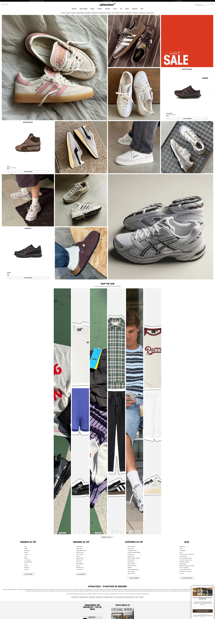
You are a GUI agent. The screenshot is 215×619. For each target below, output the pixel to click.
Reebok (26, 552)
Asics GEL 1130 (79, 569)
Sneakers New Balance (108, 597)
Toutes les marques (28, 574)
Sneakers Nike (92, 597)
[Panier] (212, 4)
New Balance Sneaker (132, 550)
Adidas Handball (80, 12)
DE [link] (4, 4)
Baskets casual (131, 556)
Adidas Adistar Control (81, 550)
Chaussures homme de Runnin (134, 552)
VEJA (25, 563)
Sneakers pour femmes (119, 597)
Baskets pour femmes (132, 565)
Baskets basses (131, 554)
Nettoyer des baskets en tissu (185, 558)
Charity (181, 548)
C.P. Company (27, 560)
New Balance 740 (80, 567)
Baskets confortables (183, 567)
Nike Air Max (79, 562)
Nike (25, 546)
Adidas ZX (141, 597)
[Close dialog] (212, 587)
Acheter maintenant (187, 118)
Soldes (68, 12)
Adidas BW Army (79, 552)
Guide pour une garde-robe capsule (186, 565)
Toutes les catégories (134, 578)
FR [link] (7, 4)
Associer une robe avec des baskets (186, 554)
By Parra (26, 558)
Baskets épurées (131, 562)
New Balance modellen (184, 562)
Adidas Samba (95, 12)
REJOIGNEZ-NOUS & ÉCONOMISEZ (203, 610)
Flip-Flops (130, 567)
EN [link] (2, 4)
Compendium (182, 550)
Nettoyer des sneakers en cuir (185, 560)
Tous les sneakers (81, 574)
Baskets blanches (131, 546)
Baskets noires (131, 548)
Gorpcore (181, 573)
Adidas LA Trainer (80, 558)
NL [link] (5, 4)
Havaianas (118, 12)
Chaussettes (135, 12)
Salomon (26, 565)
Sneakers (108, 12)
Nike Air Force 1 (79, 560)
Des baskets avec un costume (185, 571)
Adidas (25, 548)
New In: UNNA (128, 12)
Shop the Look (142, 12)
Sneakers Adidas (99, 597)
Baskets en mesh (131, 571)
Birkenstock (27, 567)
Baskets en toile (131, 560)
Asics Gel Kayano (80, 554)
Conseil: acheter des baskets (185, 569)
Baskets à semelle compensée (134, 558)
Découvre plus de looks (106, 537)
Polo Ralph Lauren (28, 562)
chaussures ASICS (131, 573)
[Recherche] (196, 4)
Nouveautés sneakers (83, 597)
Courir (122, 12)
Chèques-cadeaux (149, 12)
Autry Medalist (87, 12)
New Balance (27, 550)
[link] (107, 4)
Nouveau (63, 12)
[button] (167, 118)
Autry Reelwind (102, 12)
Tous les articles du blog (186, 578)
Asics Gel (78, 556)
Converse (26, 554)
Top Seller (73, 12)
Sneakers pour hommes (129, 597)
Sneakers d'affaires (131, 563)
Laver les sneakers (183, 556)
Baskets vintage (182, 563)
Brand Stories (182, 546)
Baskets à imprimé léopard (133, 569)
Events (180, 552)
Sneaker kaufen (75, 597)
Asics (113, 12)
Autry (25, 556)
